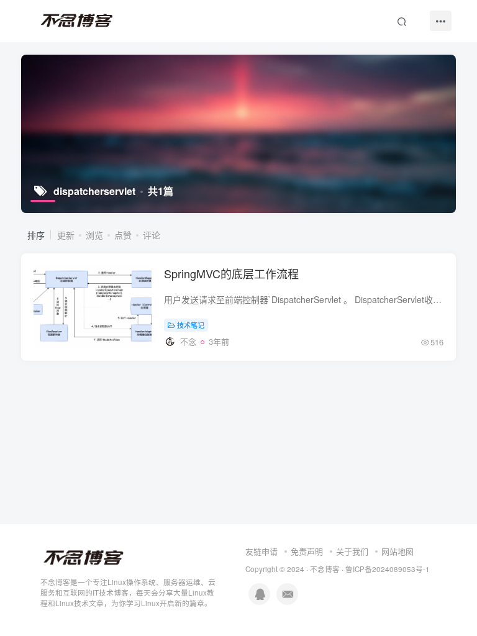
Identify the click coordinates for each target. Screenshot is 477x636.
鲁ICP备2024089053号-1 (387, 569)
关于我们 (352, 551)
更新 (66, 235)
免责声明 (307, 551)
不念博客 (325, 569)
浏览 (94, 235)
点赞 (123, 235)
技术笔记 (190, 325)
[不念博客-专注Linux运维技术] (83, 557)
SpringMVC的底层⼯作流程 (231, 273)
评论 (151, 235)
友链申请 (261, 551)
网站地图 (397, 551)
